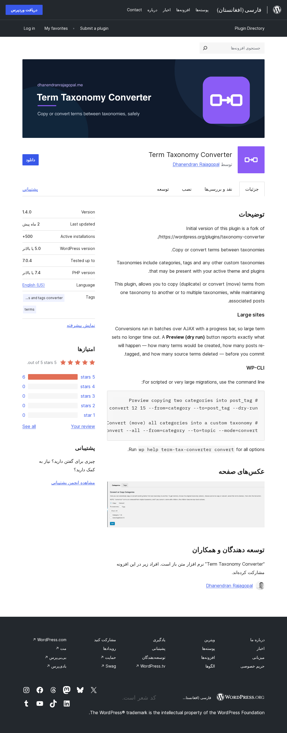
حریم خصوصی (252, 666)
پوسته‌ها (208, 648)
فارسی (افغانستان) (196, 697)
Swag (108, 666)
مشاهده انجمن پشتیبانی (73, 482)
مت (60, 648)
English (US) (33, 285)
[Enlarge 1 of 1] (257, 489)
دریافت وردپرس (24, 9)
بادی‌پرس (56, 666)
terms (29, 309)
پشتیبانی (30, 189)
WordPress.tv (150, 666)
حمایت (108, 657)
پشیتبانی (158, 648)
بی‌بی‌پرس (55, 657)
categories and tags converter (43, 298)
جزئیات (252, 189)
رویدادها (109, 648)
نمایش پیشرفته (81, 325)
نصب (186, 189)
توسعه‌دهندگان (153, 657)
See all (29, 426)
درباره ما (257, 639)
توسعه (163, 189)
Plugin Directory (250, 28)
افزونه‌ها (208, 657)
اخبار (261, 648)
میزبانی (258, 657)
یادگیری (159, 639)
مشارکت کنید (105, 639)
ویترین (209, 639)
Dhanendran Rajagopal (196, 164)
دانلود (30, 159)
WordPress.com (49, 639)
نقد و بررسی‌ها (218, 189)
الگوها (210, 666)
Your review (83, 426)
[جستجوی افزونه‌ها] (205, 48)
